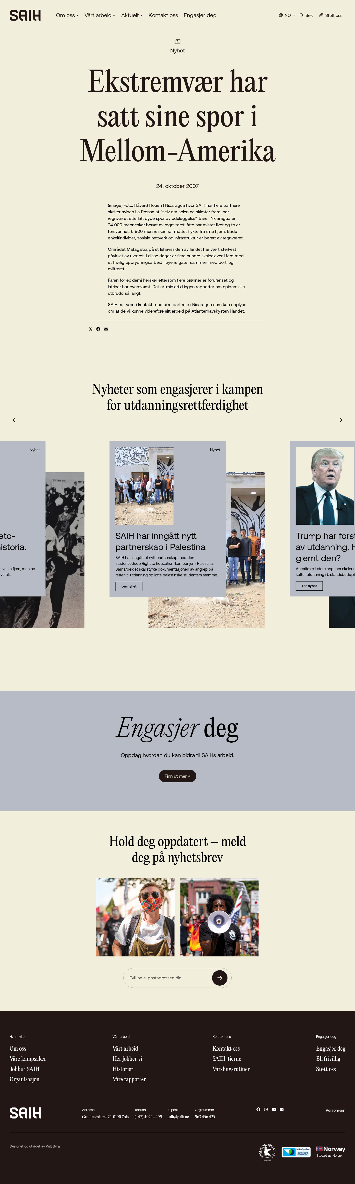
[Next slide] (339, 420)
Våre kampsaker (28, 1059)
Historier (123, 1069)
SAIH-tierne (227, 1059)
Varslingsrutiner (231, 1069)
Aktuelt (130, 15)
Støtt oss (326, 1069)
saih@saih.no (178, 1117)
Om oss (65, 15)
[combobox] (287, 15)
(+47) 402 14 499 (148, 1117)
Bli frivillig (328, 1059)
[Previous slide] (15, 420)
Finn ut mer (178, 776)
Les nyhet (128, 586)
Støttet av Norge (329, 1155)
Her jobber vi (127, 1059)
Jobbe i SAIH (25, 1069)
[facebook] (98, 329)
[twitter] (90, 329)
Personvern (335, 1110)
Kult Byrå (53, 1146)
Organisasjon (25, 1079)
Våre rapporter (129, 1079)
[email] (106, 329)
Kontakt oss (163, 15)
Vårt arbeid (98, 15)
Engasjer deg (200, 15)
